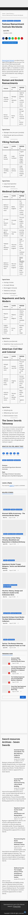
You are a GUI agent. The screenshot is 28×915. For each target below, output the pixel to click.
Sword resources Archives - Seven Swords (11, 742)
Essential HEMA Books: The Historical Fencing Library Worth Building (19, 782)
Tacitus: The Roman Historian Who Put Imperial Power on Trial (13, 644)
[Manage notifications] (25, 912)
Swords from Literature (16, 613)
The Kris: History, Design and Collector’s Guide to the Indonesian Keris (12, 593)
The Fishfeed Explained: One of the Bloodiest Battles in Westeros (6, 679)
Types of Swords (7, 586)
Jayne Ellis (6, 30)
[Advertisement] (14, 717)
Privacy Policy (17, 906)
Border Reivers (7, 509)
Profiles (13, 509)
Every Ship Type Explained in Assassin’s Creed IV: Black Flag (6, 689)
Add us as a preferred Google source (10, 42)
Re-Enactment (10, 20)
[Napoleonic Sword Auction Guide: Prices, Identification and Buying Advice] (7, 813)
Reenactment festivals (8, 60)
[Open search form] (25, 8)
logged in (11, 485)
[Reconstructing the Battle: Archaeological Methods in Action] (7, 843)
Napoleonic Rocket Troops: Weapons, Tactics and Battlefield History (13, 566)
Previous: (11, 467)
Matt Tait (5, 517)
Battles (4, 20)
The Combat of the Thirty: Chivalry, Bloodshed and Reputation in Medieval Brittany (13, 540)
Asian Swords (6, 585)
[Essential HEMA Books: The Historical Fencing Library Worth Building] (7, 783)
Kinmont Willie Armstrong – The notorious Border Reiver (13, 514)
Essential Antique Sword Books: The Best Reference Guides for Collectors (13, 619)
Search (22, 697)
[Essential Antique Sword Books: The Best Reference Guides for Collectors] (7, 754)
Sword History (17, 20)
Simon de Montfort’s (21, 260)
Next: (12, 474)
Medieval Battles (11, 534)
